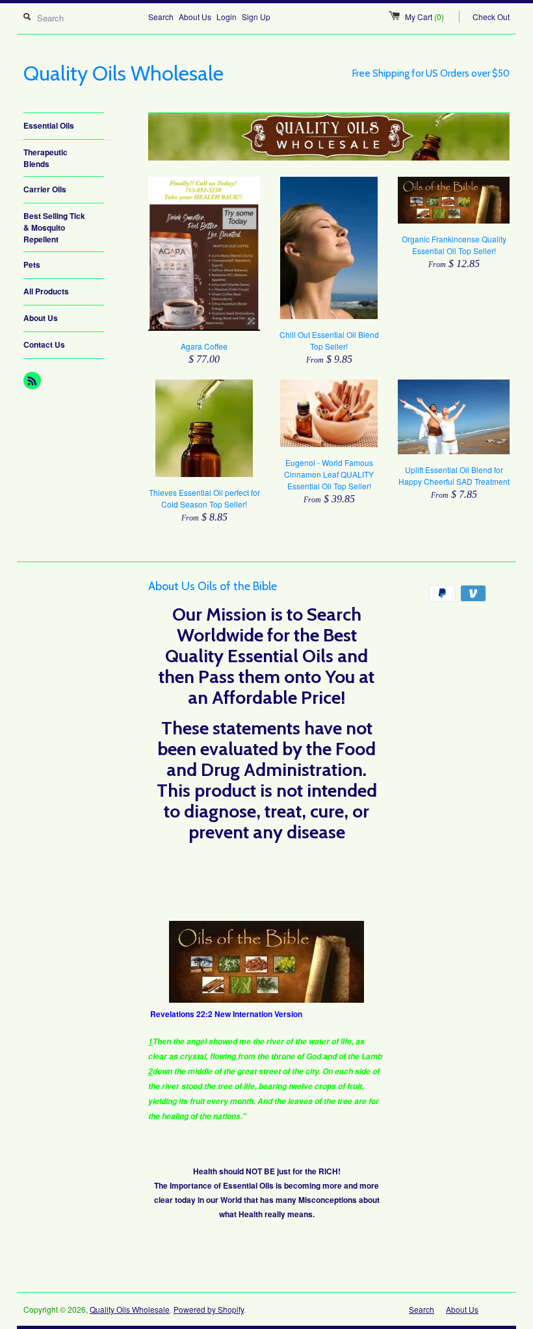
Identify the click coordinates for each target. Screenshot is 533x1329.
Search (161, 16)
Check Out (491, 16)
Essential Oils (48, 125)
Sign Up (256, 16)
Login (226, 16)
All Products (46, 291)
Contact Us (44, 344)
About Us (195, 16)
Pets (31, 264)
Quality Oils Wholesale (130, 1309)
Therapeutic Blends (45, 158)
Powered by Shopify (209, 1309)
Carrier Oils (44, 189)
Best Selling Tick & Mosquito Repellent (54, 227)
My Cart (424, 16)
